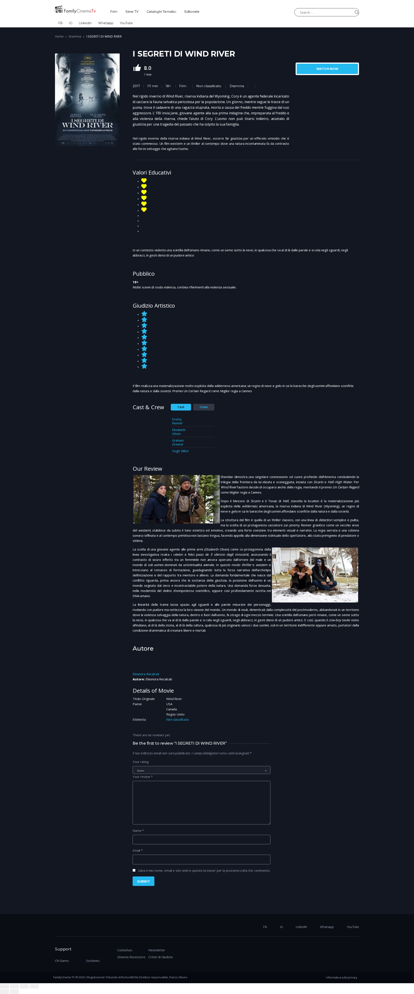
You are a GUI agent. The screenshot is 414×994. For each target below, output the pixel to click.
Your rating (141, 762)
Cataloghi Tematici (161, 11)
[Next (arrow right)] (14, 991)
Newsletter (156, 950)
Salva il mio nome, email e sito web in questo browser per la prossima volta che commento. (204, 870)
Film (113, 11)
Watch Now (327, 69)
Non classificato (208, 86)
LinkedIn (85, 23)
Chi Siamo (62, 960)
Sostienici (93, 960)
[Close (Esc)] (4, 986)
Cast (180, 407)
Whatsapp (105, 23)
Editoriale (191, 11)
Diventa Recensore (131, 957)
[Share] (14, 986)
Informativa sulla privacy (341, 977)
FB (60, 23)
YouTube (126, 23)
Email (138, 850)
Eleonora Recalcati (146, 674)
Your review (143, 776)
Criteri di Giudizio (160, 957)
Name (138, 830)
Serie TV (131, 11)
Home (59, 36)
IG (70, 23)
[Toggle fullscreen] (24, 986)
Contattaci (124, 950)
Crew (204, 407)
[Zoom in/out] (34, 986)
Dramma (75, 36)
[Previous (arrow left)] (4, 991)
